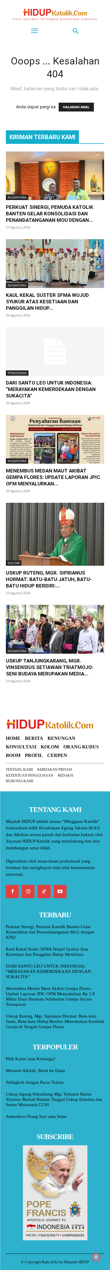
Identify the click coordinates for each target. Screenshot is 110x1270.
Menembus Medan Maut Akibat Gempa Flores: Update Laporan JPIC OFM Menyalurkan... (53, 477)
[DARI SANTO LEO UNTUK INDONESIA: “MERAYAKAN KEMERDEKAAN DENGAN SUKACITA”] (55, 351)
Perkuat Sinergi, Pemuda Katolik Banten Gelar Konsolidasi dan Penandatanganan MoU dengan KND (50, 932)
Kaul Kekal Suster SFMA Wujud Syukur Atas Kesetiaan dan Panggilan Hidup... (47, 301)
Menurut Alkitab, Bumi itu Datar (35, 1070)
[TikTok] (44, 891)
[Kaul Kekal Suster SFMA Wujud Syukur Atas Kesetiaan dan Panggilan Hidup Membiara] (55, 263)
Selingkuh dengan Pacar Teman (35, 1082)
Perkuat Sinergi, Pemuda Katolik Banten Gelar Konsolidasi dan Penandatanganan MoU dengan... (49, 213)
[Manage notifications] (96, 1257)
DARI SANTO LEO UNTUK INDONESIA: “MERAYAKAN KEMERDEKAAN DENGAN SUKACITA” (51, 389)
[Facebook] (12, 891)
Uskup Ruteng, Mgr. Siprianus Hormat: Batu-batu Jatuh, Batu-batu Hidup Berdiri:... (49, 579)
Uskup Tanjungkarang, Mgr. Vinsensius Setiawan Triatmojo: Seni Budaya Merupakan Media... (49, 667)
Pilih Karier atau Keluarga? (30, 1058)
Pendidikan (17, 373)
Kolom (14, 563)
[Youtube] (60, 891)
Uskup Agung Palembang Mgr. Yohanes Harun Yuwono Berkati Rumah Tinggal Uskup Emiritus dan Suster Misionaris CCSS (54, 1099)
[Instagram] (28, 891)
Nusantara (17, 197)
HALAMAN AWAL (76, 107)
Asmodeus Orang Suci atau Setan (36, 1116)
